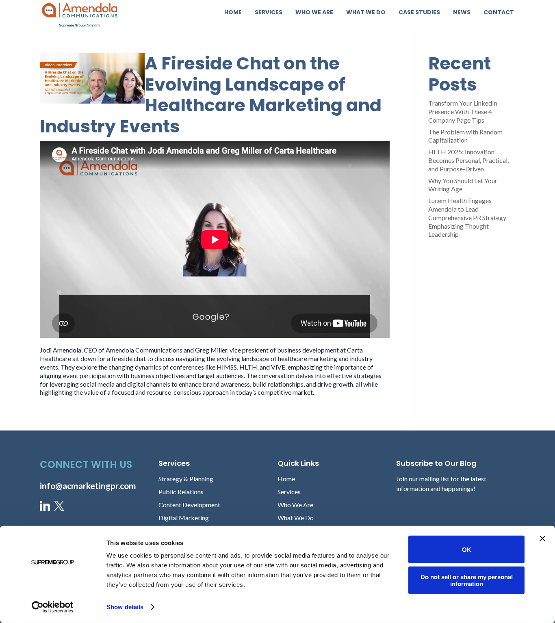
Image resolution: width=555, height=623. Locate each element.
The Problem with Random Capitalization (465, 136)
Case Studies (419, 12)
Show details (124, 607)
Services (268, 12)
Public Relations (181, 491)
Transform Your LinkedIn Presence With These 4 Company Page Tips (462, 111)
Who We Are (314, 12)
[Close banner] (542, 538)
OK (466, 549)
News (461, 12)
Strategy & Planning (185, 478)
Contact (498, 12)
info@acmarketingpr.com (88, 485)
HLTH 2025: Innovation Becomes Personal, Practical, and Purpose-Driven (468, 160)
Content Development (189, 504)
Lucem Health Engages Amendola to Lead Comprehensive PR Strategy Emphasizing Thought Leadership (467, 217)
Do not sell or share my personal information (467, 580)
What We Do (366, 12)
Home (233, 12)
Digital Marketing (183, 517)
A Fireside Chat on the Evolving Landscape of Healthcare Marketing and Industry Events (211, 94)
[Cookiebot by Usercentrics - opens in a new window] (52, 607)
